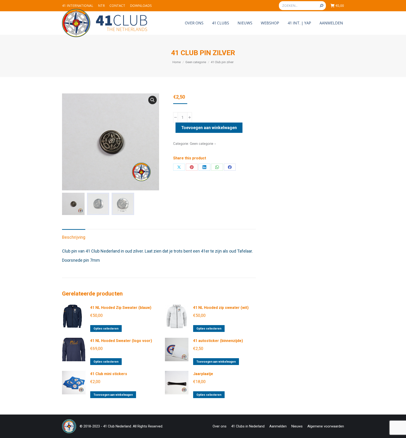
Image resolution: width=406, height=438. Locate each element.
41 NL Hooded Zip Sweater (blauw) (120, 307)
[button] (152, 100)
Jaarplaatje (203, 374)
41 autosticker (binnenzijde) (218, 340)
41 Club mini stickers (108, 374)
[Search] (321, 5)
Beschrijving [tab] (73, 237)
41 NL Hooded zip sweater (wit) (221, 307)
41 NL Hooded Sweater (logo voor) (121, 340)
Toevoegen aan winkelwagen (209, 127)
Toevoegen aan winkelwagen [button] (216, 361)
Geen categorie (201, 144)
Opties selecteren (106, 328)
